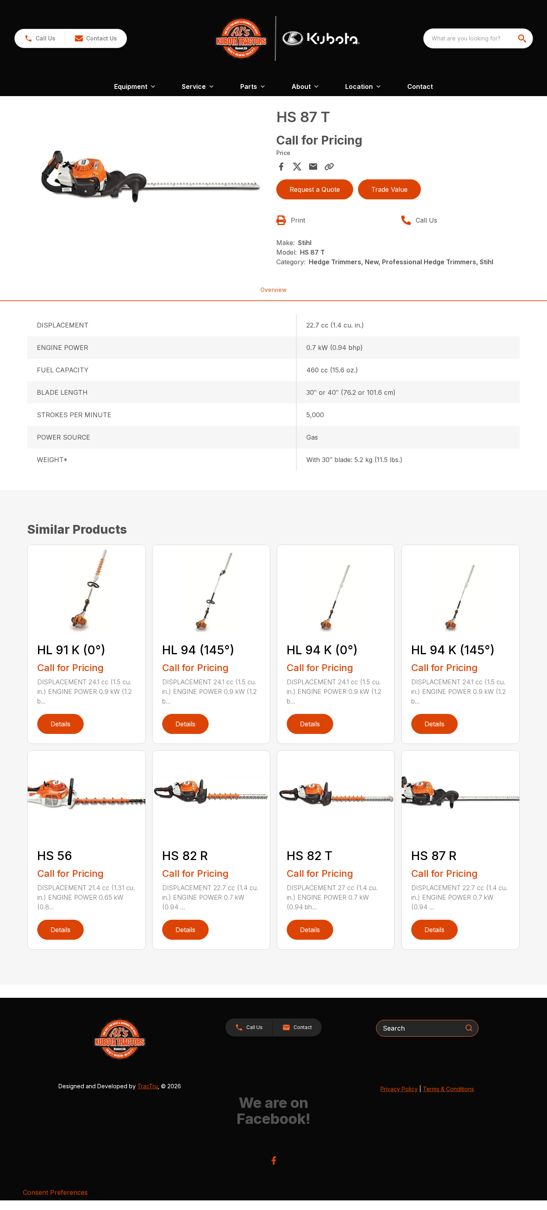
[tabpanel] (149, 181)
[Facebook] (274, 1160)
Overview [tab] (273, 289)
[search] (523, 38)
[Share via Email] (313, 166)
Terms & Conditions (448, 1088)
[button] (40, 38)
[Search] (469, 1028)
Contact (420, 86)
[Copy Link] (329, 166)
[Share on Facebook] (281, 166)
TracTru (147, 1086)
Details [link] (60, 724)
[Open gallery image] (149, 180)
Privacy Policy (399, 1088)
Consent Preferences (55, 1192)
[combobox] (478, 38)
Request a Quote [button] (315, 189)
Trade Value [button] (389, 189)
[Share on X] (297, 166)
